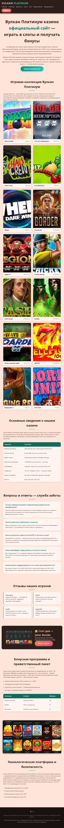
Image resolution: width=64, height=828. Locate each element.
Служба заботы (38, 7)
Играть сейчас (44, 643)
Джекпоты (19, 7)
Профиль (6, 10)
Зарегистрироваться (32, 69)
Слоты (26, 7)
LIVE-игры (12, 7)
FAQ (30, 7)
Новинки (4, 7)
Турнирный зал (48, 7)
